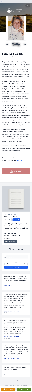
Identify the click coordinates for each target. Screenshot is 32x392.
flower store (19, 160)
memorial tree (21, 158)
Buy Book (16, 219)
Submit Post (16, 267)
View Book (7, 219)
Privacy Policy (12, 385)
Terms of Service (20, 385)
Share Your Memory (10, 241)
